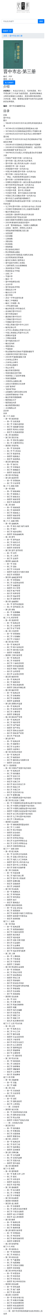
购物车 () (7, 31)
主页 (5, 36)
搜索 (41, 21)
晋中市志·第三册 (15, 36)
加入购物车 (9, 82)
